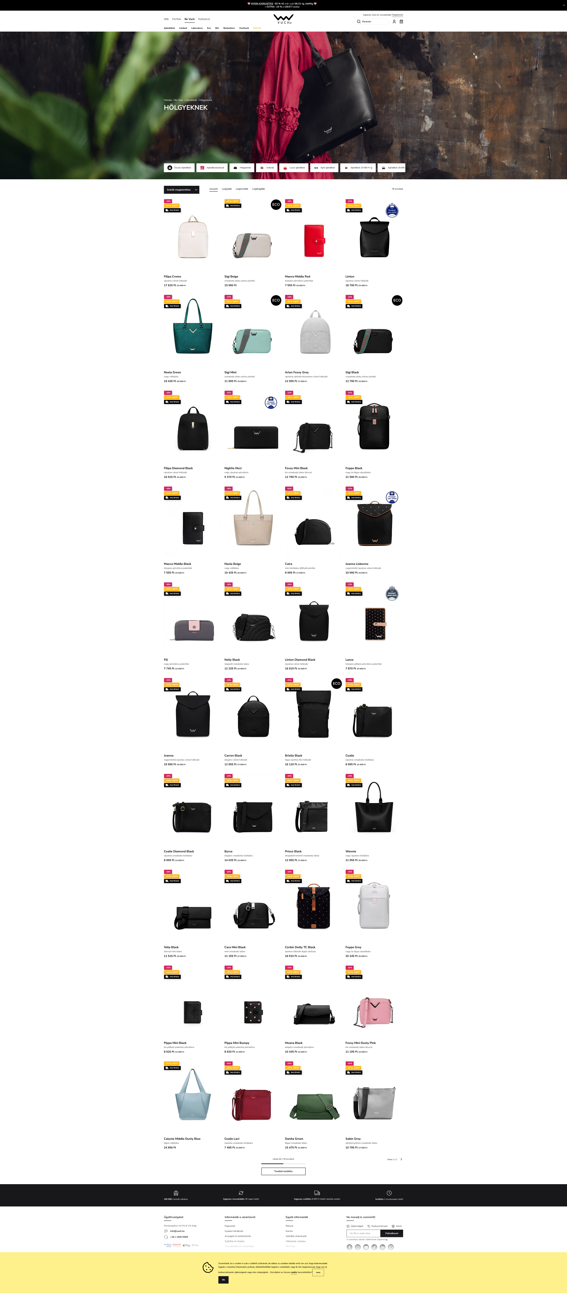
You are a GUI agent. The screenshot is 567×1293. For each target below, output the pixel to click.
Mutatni (399, 14)
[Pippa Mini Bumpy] (253, 1002)
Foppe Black (354, 468)
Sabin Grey (353, 1139)
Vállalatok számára (296, 1241)
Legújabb (227, 188)
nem (318, 1272)
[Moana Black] (314, 1002)
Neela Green (172, 372)
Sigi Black (352, 372)
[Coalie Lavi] (253, 1098)
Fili (166, 660)
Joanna (168, 756)
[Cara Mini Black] (253, 906)
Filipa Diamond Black (178, 468)
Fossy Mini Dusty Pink (361, 1043)
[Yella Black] (192, 906)
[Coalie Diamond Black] (192, 810)
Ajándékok (169, 28)
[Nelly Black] (253, 619)
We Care (290, 1246)
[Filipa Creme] (192, 236)
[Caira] (314, 523)
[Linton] (374, 236)
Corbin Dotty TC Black (300, 947)
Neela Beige (232, 564)
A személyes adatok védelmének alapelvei (367, 1239)
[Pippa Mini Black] (192, 1002)
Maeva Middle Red (297, 277)
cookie (294, 1272)
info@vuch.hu (177, 1231)
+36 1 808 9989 (179, 1237)
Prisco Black (293, 851)
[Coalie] (374, 715)
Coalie (350, 756)
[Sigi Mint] (253, 331)
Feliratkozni (391, 1233)
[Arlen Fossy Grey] (314, 331)
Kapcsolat (230, 1226)
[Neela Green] (192, 331)
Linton (350, 277)
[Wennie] (374, 810)
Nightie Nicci (233, 468)
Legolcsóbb (242, 188)
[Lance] (374, 619)
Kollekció (204, 19)
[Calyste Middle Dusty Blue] (192, 1098)
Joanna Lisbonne (357, 564)
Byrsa (228, 851)
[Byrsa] (253, 810)
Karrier (289, 1231)
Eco (209, 28)
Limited (183, 28)
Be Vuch (190, 19)
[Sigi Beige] (253, 236)
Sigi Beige (231, 277)
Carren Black (233, 756)
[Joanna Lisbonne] (374, 523)
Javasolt (213, 188)
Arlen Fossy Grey (297, 372)
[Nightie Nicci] (253, 427)
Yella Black (171, 947)
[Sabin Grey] (374, 1098)
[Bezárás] (564, 5)
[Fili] (192, 619)
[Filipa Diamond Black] (192, 427)
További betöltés (283, 1171)
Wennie (351, 851)
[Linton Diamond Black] (314, 619)
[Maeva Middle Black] (192, 523)
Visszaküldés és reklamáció (239, 1246)
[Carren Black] (253, 715)
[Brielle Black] (314, 715)
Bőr (217, 28)
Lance (349, 660)
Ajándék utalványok (296, 1236)
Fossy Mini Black (296, 468)
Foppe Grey (353, 947)
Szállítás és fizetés (235, 1241)
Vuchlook (244, 28)
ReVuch (257, 28)
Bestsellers (229, 28)
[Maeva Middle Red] (314, 236)
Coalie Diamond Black (179, 851)
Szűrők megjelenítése (179, 189)
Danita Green (294, 1139)
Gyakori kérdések (234, 1231)
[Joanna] (192, 715)
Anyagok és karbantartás (238, 1236)
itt (386, 1239)
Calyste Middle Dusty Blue (182, 1139)
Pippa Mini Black (175, 1043)
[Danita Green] (314, 1098)
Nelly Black (232, 660)
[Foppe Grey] (374, 906)
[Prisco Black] (314, 810)
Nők (166, 19)
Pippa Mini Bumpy (236, 1043)
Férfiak (176, 19)
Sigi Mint (230, 372)
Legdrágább (258, 188)
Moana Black (294, 1043)
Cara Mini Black (235, 947)
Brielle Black (293, 756)
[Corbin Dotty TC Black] (314, 906)
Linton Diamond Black (300, 660)
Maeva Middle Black (177, 564)
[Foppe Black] (374, 427)
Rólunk (289, 1226)
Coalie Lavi (231, 1139)
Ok (223, 1279)
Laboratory (197, 28)
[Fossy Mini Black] (314, 427)
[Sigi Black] (374, 331)
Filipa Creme (172, 277)
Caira (288, 564)
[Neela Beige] (253, 523)
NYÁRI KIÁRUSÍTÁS (262, 3)
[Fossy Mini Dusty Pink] (374, 1002)
